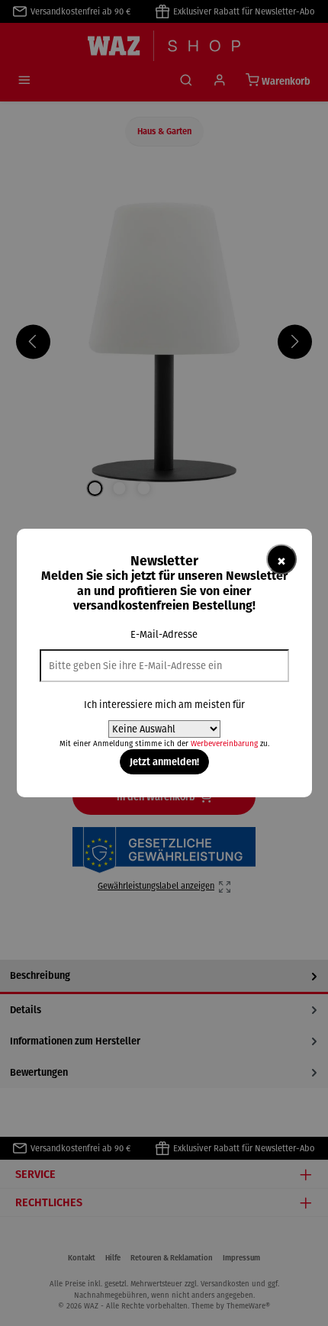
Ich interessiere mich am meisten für (164, 704)
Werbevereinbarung (224, 743)
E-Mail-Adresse (164, 634)
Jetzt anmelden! (164, 761)
